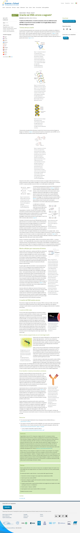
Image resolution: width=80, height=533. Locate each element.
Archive (41, 514)
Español (5, 52)
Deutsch (5, 40)
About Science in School (7, 514)
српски (5, 51)
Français (5, 38)
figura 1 (54, 33)
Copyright (25, 514)
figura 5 (34, 198)
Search (72, 3)
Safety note (26, 516)
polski (5, 45)
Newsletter (67, 3)
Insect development (10, 31)
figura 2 (30, 38)
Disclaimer (26, 517)
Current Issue (8, 7)
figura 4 (30, 132)
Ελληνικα (5, 42)
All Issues (14, 7)
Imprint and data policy (7, 517)
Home (4, 7)
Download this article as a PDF (69, 21)
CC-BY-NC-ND (22, 498)
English (5, 37)
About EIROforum (6, 516)
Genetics (8, 30)
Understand (22, 7)
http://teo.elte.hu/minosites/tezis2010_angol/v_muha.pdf (32, 426)
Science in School (22, 12)
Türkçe (5, 54)
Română (5, 49)
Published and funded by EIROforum (9, 528)
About (34, 7)
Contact (62, 3)
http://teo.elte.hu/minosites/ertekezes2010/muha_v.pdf (33, 430)
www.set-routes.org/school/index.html (44, 448)
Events (30, 7)
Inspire (18, 7)
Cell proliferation (10, 28)
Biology (7, 25)
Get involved (38, 7)
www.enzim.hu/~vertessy (26, 421)
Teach (27, 7)
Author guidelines (45, 7)
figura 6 (34, 217)
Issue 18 (32, 12)
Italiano (5, 44)
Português (6, 47)
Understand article (15, 15)
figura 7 (41, 282)
